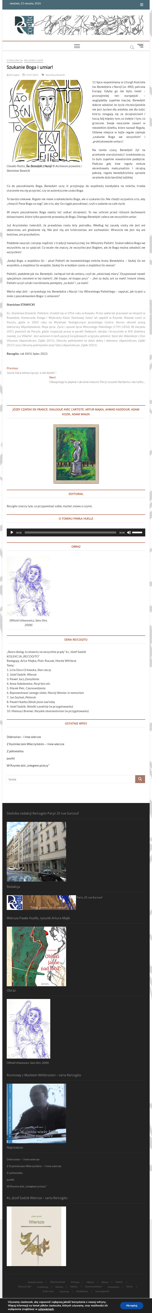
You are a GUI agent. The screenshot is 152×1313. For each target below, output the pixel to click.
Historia (59, 1287)
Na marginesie (102, 1291)
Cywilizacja (15, 60)
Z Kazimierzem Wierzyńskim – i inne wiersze (35, 744)
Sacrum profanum (93, 1286)
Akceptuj (131, 1305)
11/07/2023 (31, 74)
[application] (76, 532)
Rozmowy (64, 1291)
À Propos (75, 1282)
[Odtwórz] (12, 532)
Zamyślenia (113, 1287)
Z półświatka (15, 751)
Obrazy (104, 1282)
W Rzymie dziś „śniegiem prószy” (28, 765)
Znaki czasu (48, 1291)
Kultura (73, 1286)
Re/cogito (14, 74)
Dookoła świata (35, 1282)
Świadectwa (82, 1291)
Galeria (119, 1282)
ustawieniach (46, 1309)
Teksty (129, 1286)
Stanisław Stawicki (55, 74)
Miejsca (90, 1282)
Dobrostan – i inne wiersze (24, 737)
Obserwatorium (57, 1282)
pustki (11, 758)
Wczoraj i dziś (33, 60)
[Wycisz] (129, 532)
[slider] (137, 532)
